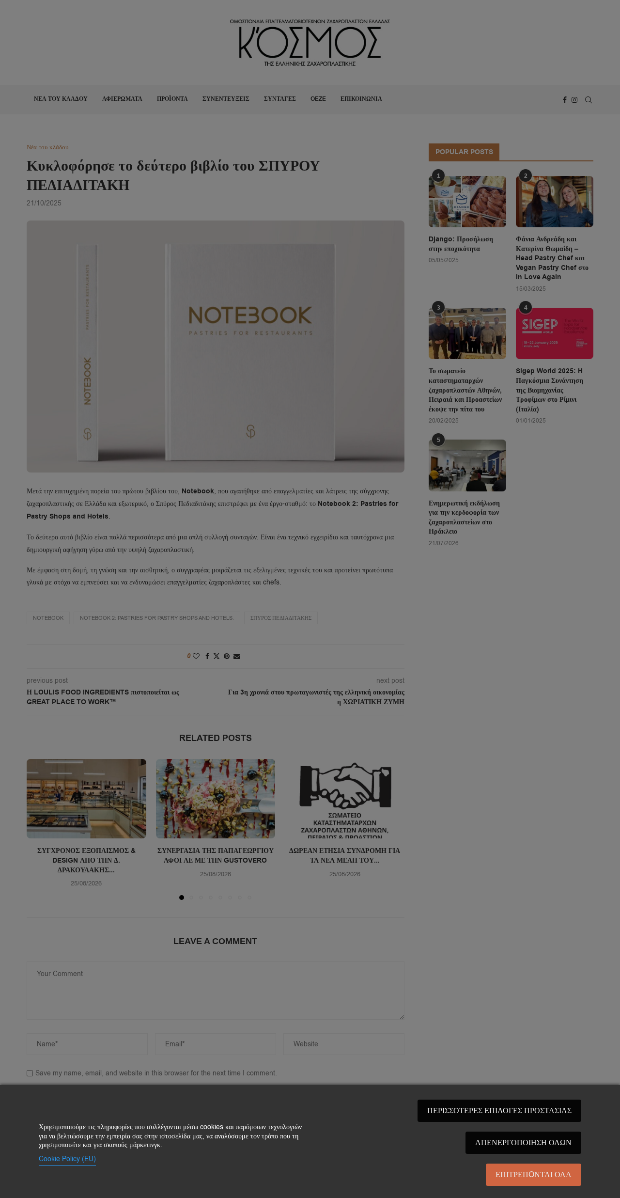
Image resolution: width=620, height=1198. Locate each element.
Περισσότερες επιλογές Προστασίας (499, 1110)
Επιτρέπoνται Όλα (534, 1174)
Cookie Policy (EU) (67, 1159)
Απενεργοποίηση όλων (523, 1142)
